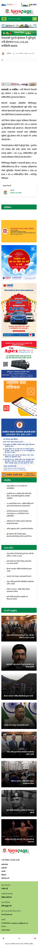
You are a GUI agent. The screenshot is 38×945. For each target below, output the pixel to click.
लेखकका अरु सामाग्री (15, 193)
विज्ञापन (3, 874)
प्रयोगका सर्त (5, 878)
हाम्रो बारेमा (4, 864)
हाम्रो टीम (4, 868)
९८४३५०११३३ (5, 930)
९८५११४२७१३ (5, 923)
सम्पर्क (3, 871)
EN (4, 18)
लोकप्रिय (7, 480)
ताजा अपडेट (8, 548)
